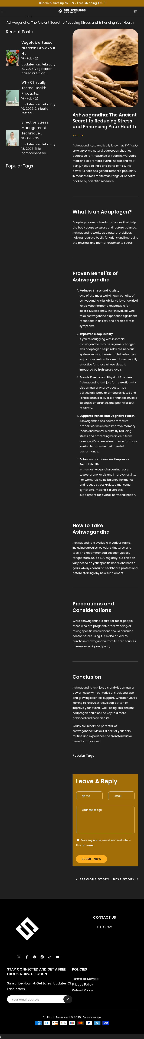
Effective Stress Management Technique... (34, 128)
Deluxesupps (92, 1017)
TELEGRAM (104, 927)
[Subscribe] (67, 999)
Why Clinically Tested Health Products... (33, 88)
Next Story (124, 879)
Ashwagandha (82, 145)
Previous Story (94, 879)
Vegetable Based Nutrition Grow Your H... (38, 48)
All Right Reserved (56, 1017)
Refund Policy (82, 990)
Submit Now (91, 859)
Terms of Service (85, 979)
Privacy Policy (82, 984)
